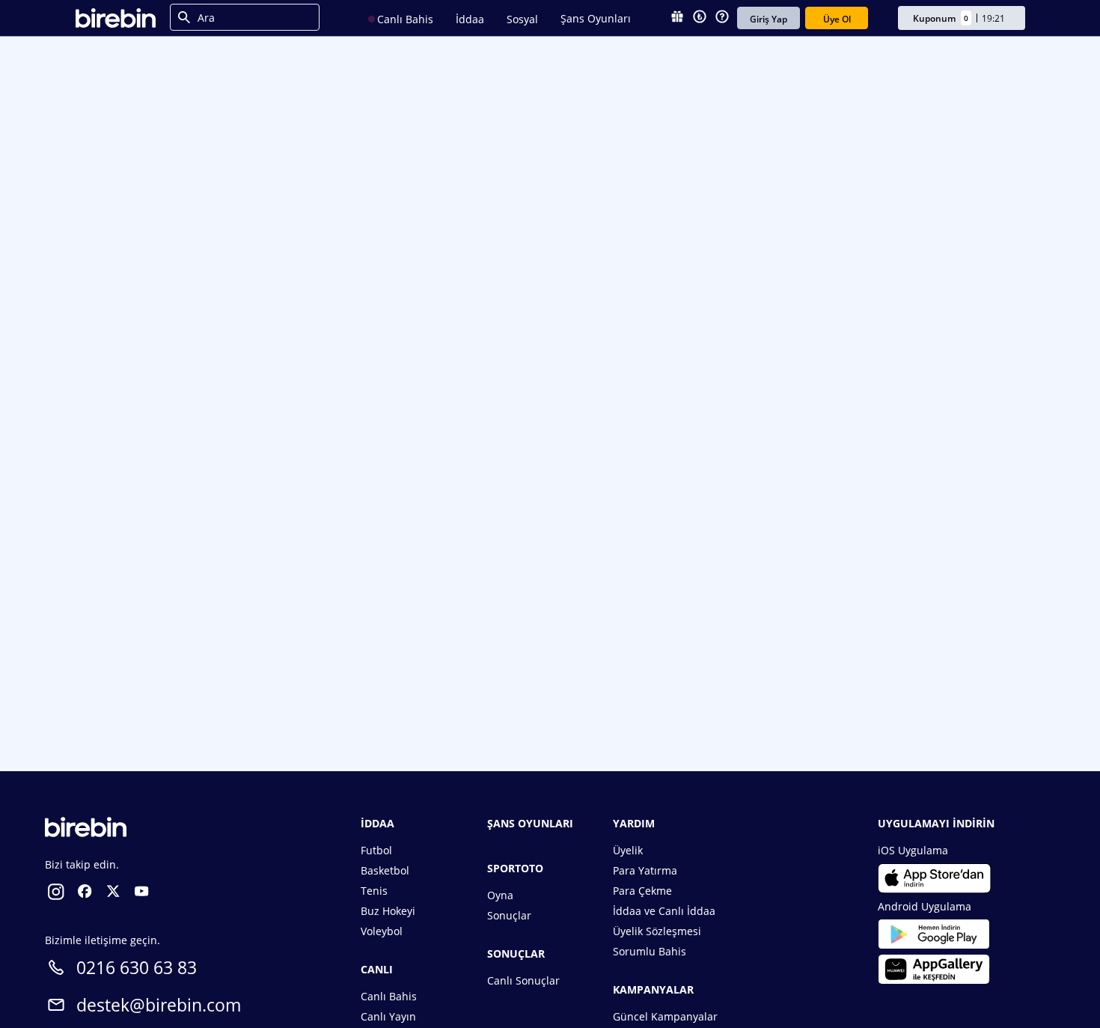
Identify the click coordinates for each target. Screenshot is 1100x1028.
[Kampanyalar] (677, 18)
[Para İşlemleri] (699, 18)
